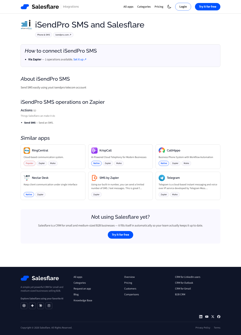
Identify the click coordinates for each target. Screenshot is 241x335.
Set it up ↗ (79, 59)
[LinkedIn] (200, 316)
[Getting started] (206, 316)
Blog (76, 294)
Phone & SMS (43, 34)
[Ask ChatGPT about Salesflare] (24, 305)
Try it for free (207, 7)
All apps (128, 7)
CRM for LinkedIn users (187, 277)
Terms (217, 328)
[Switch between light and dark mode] (169, 7)
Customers (130, 289)
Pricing (159, 7)
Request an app (82, 289)
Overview (129, 277)
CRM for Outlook (184, 283)
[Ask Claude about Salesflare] (40, 305)
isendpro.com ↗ (63, 34)
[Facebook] (218, 316)
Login (183, 7)
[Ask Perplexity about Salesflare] (49, 305)
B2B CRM (180, 294)
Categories (144, 7)
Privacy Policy (202, 328)
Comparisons (131, 294)
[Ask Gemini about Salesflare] (32, 305)
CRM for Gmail (183, 289)
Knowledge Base (83, 300)
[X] (212, 316)
